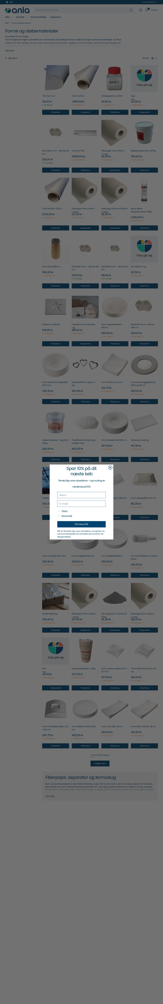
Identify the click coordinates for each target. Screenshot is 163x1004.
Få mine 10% (81, 524)
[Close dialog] (110, 468)
